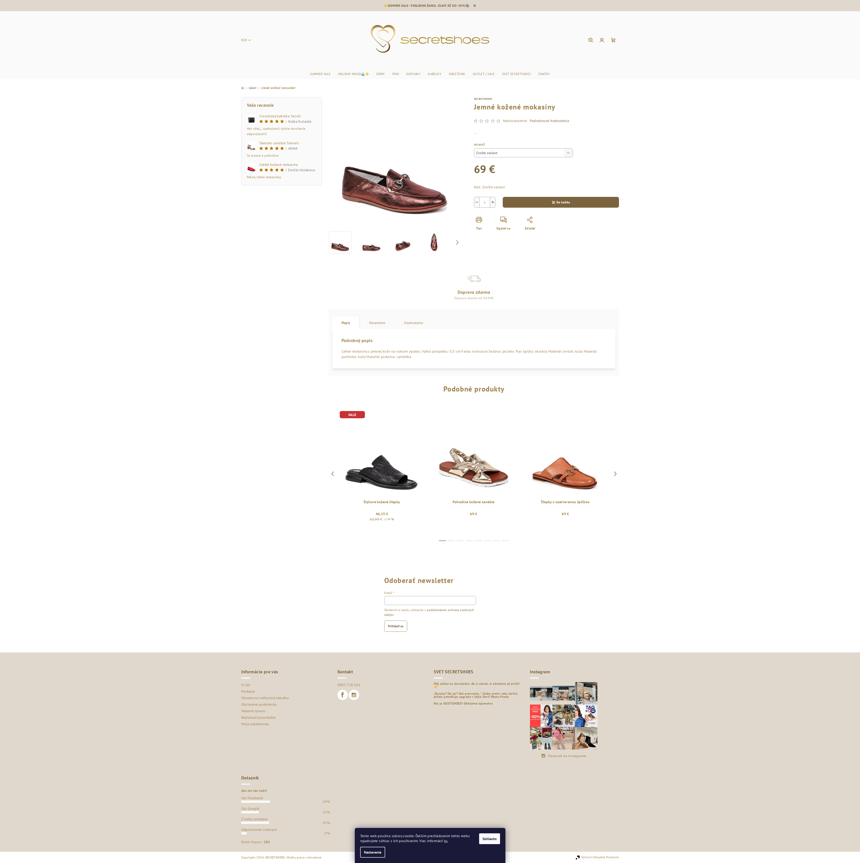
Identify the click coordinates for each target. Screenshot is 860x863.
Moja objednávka (255, 724)
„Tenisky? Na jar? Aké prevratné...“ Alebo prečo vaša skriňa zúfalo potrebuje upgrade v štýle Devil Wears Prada (476, 695)
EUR (244, 40)
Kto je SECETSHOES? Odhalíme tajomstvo (463, 703)
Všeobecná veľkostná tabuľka (265, 698)
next (615, 473)
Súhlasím (489, 838)
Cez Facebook (252, 798)
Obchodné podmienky (259, 704)
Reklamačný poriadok (258, 717)
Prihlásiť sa (395, 626)
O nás (245, 685)
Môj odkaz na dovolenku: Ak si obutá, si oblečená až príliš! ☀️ (477, 685)
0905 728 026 (349, 685)
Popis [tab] (346, 322)
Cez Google (250, 808)
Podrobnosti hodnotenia (549, 120)
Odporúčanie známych (259, 829)
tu (446, 841)
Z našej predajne (254, 819)
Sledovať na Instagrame (567, 756)
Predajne (248, 691)
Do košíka (563, 202)
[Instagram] (354, 695)
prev (332, 473)
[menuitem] (320, 74)
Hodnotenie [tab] (413, 322)
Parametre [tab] (377, 322)
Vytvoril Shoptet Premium (600, 857)
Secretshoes (483, 98)
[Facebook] (342, 695)
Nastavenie (372, 852)
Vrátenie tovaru (253, 711)
